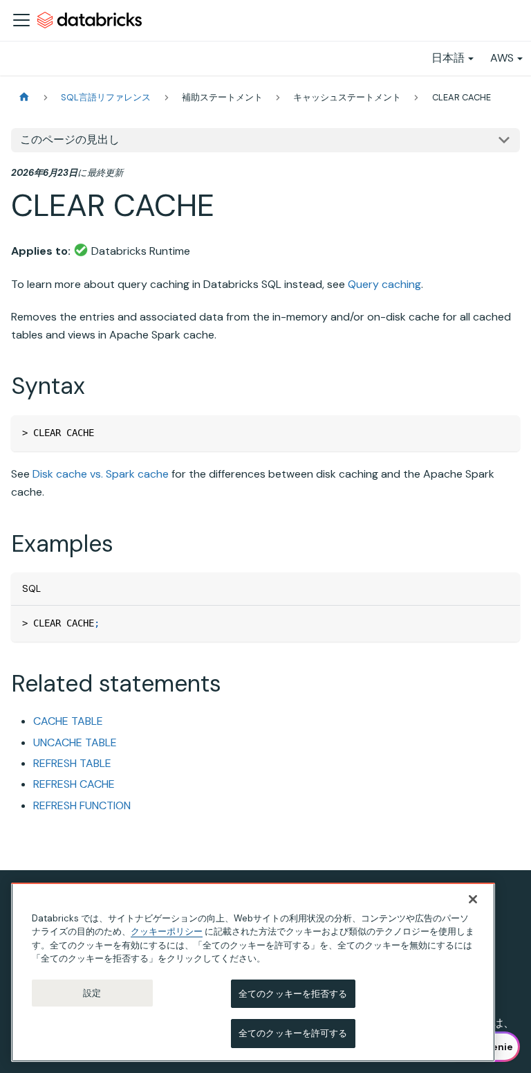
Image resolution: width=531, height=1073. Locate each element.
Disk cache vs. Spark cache (100, 474)
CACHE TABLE (68, 721)
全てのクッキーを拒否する (293, 994)
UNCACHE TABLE (75, 742)
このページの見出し (70, 139)
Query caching (384, 284)
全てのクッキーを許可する (293, 1033)
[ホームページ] (24, 97)
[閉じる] (473, 899)
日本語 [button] (448, 58)
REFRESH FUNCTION (82, 805)
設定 (92, 993)
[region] (253, 972)
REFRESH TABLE (72, 763)
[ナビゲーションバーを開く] (21, 20)
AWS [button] (502, 58)
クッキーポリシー (167, 931)
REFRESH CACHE (74, 784)
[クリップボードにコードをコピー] (503, 432)
